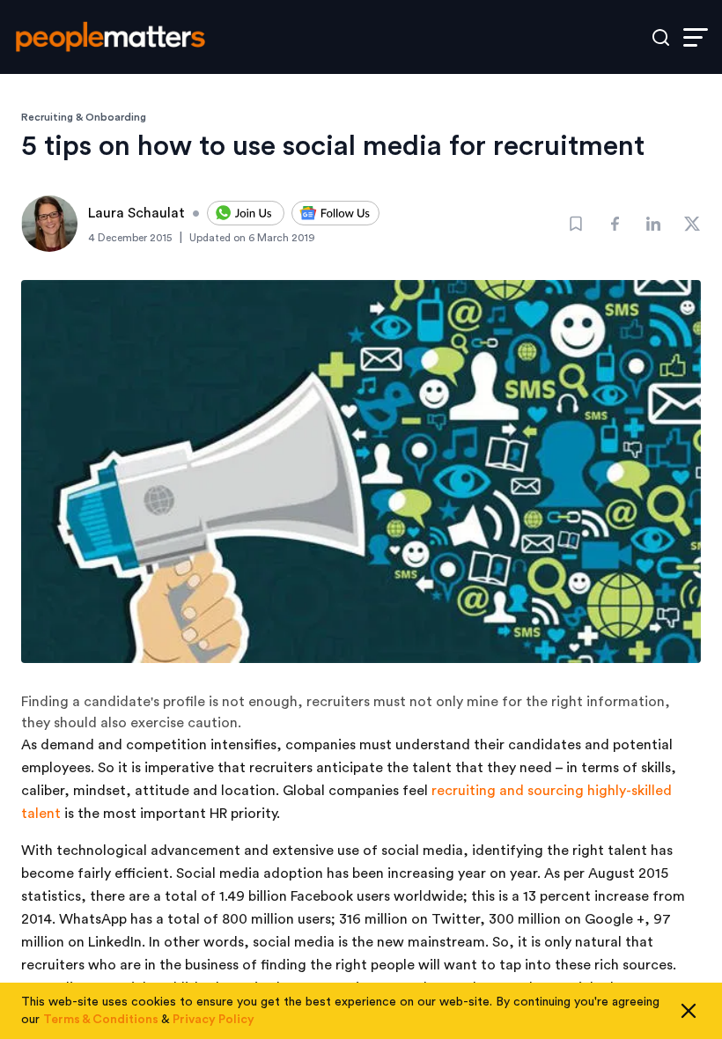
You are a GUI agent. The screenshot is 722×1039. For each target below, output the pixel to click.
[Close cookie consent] (688, 1010)
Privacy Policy (213, 1019)
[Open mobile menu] (695, 37)
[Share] (614, 223)
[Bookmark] (576, 223)
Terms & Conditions (100, 1019)
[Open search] (660, 37)
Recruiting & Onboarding (83, 117)
